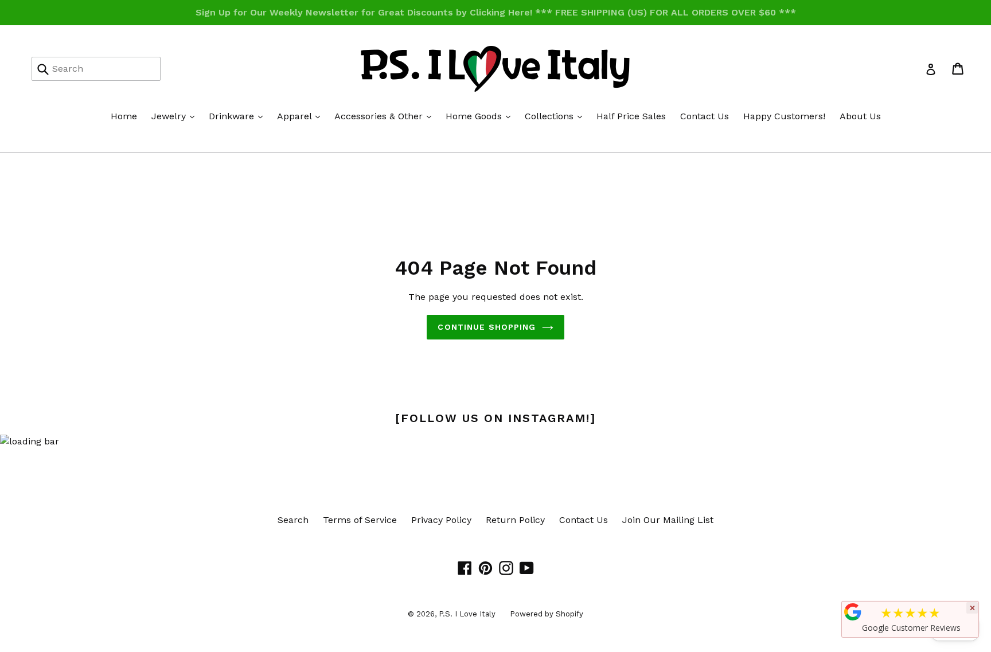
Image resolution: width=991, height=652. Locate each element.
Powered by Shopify (546, 614)
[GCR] (852, 612)
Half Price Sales (631, 116)
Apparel (301, 116)
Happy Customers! (784, 116)
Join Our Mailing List (667, 519)
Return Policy (515, 519)
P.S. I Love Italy (467, 614)
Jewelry (175, 116)
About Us (860, 116)
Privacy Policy (441, 519)
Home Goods (481, 116)
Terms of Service (360, 519)
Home (124, 116)
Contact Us (704, 116)
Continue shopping (487, 326)
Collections (556, 116)
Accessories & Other (385, 116)
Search (293, 519)
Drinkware (238, 116)
